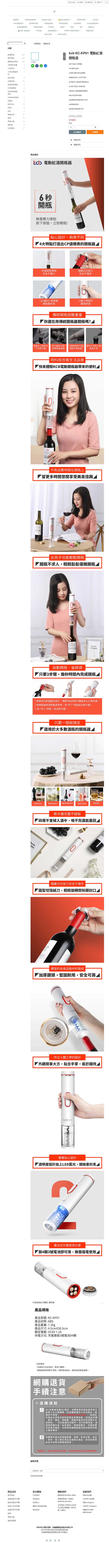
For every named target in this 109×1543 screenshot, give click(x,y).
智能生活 (91, 27)
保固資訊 (36, 1499)
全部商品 (37, 43)
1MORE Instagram (90, 1506)
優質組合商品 (13, 61)
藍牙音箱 (11, 77)
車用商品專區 (63, 23)
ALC (81, 27)
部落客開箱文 (52, 30)
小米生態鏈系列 (18, 23)
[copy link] (45, 65)
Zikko (72, 27)
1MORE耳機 (81, 20)
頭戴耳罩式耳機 (14, 1509)
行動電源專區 (48, 23)
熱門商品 (11, 58)
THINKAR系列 (38, 27)
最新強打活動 (46, 20)
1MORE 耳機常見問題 (71, 30)
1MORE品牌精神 (30, 20)
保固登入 (36, 1502)
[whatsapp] (41, 65)
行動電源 (11, 81)
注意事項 (36, 1495)
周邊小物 (11, 121)
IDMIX (62, 27)
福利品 (10, 124)
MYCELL (51, 27)
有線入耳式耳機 (14, 1506)
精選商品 (11, 54)
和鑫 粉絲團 (87, 1495)
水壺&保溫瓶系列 (92, 23)
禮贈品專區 (90, 30)
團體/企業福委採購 (40, 1506)
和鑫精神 (16, 20)
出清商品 (11, 128)
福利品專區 (48, 34)
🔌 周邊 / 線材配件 (24, 30)
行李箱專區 (77, 23)
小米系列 (95, 20)
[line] (32, 65)
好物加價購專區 (22, 27)
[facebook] (37, 65)
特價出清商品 (62, 34)
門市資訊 (39, 30)
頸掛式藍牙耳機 (14, 1502)
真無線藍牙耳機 (14, 1499)
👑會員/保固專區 (64, 20)
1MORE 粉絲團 (88, 1499)
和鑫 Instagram (88, 1502)
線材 (9, 118)
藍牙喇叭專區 (33, 23)
